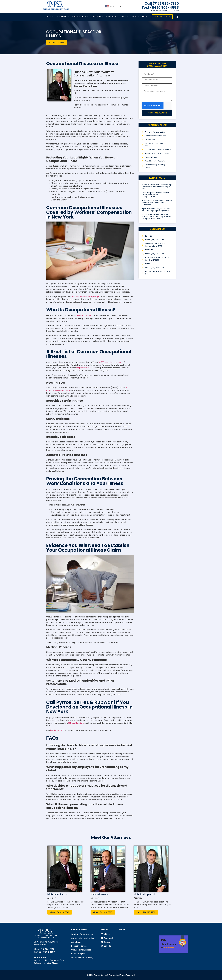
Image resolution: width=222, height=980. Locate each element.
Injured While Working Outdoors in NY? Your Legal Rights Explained (156, 209)
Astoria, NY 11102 (41, 944)
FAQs (123, 17)
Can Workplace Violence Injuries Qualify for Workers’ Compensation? (155, 194)
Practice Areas (79, 17)
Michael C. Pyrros (57, 894)
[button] (177, 17)
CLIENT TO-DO (112, 17)
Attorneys (61, 17)
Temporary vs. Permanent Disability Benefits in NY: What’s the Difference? (157, 202)
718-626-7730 (47, 949)
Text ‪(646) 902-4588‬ (160, 7)
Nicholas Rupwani (144, 894)
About (48, 17)
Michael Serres (99, 894)
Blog (144, 17)
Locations (96, 17)
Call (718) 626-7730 (162, 3)
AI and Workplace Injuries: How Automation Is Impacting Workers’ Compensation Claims (156, 216)
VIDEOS (134, 17)
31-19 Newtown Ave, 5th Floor (47, 942)
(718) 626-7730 (57, 730)
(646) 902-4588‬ (47, 952)
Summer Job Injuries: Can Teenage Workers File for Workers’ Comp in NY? (157, 186)
